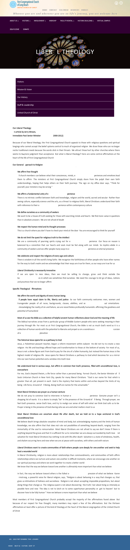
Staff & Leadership (25, 105)
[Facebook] (116, 4)
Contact (53, 10)
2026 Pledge (14, 29)
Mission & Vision (24, 89)
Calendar (63, 10)
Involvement (39, 21)
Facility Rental (66, 21)
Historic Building (85, 21)
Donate (84, 10)
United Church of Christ (27, 113)
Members (74, 10)
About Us (13, 21)
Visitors (25, 21)
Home (44, 10)
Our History (22, 97)
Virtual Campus (103, 21)
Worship (52, 21)
